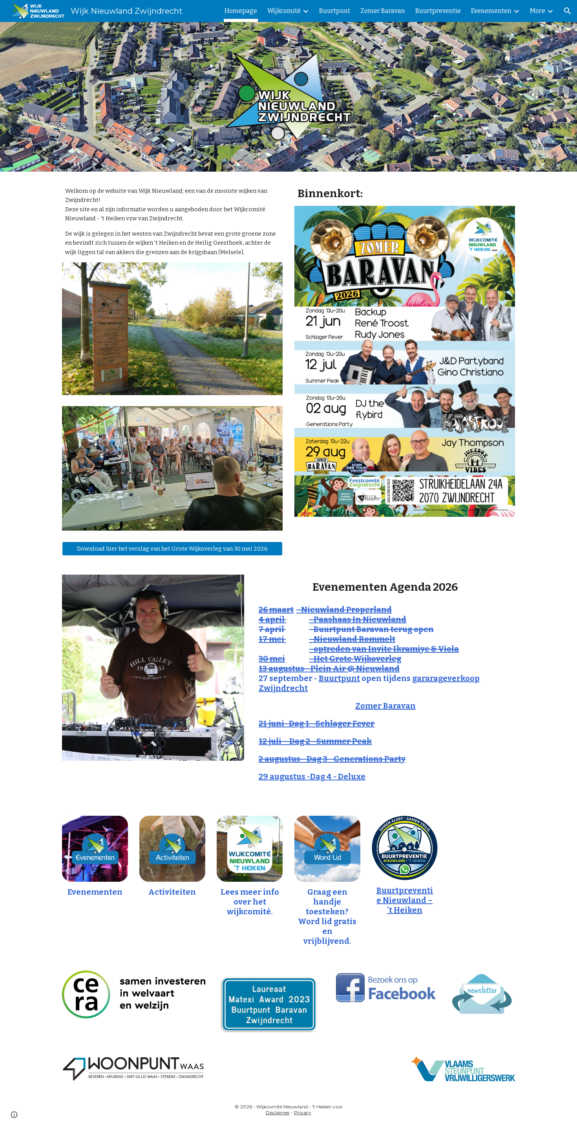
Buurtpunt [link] (334, 11)
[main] (172, 221)
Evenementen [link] (491, 11)
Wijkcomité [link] (284, 11)
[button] (567, 11)
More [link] (537, 11)
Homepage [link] (241, 11)
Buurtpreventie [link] (438, 11)
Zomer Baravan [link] (382, 11)
